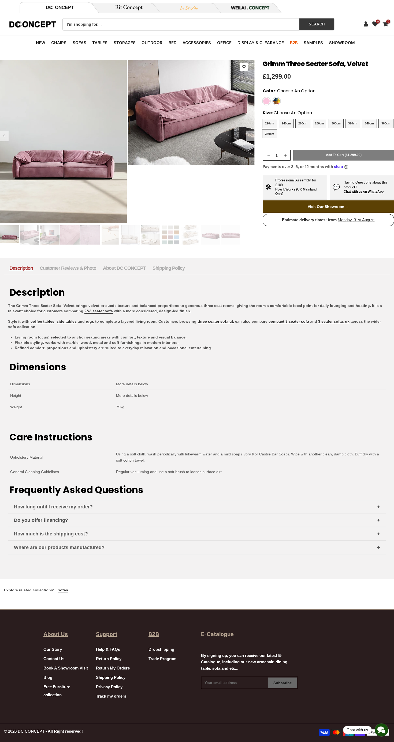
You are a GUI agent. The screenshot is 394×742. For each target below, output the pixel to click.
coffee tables (42, 321)
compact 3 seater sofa (289, 321)
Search (317, 24)
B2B (294, 42)
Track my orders (111, 696)
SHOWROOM (342, 42)
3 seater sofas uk (334, 321)
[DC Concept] (247, 8)
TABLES (99, 42)
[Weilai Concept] (60, 7)
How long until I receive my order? (53, 506)
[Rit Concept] (126, 8)
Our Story (52, 649)
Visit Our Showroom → (328, 206)
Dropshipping (161, 649)
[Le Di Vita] (186, 8)
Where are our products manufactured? (59, 547)
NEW (40, 42)
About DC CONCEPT (124, 268)
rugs (90, 321)
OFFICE (224, 42)
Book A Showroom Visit (65, 668)
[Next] (250, 136)
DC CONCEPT (31, 731)
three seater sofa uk (216, 321)
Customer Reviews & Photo (68, 268)
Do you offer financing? (41, 520)
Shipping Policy (169, 268)
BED (173, 42)
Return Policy (108, 659)
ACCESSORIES (197, 42)
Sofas (63, 590)
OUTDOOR (152, 42)
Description (21, 268)
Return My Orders (113, 668)
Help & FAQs (108, 649)
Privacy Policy (109, 687)
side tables (67, 321)
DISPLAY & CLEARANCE (260, 42)
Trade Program (162, 659)
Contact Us (53, 659)
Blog (47, 677)
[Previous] (4, 136)
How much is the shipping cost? (51, 533)
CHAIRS (58, 42)
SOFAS (79, 42)
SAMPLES (313, 42)
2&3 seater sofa (98, 311)
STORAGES (125, 42)
